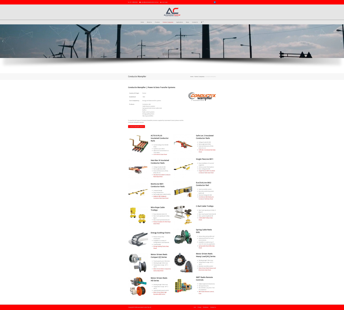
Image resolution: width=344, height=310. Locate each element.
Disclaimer (205, 307)
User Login (165, 2)
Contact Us (213, 307)
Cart (195, 307)
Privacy (199, 307)
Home (191, 76)
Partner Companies (199, 76)
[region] (172, 48)
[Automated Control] (172, 12)
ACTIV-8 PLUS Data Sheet (160, 154)
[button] (2, 41)
